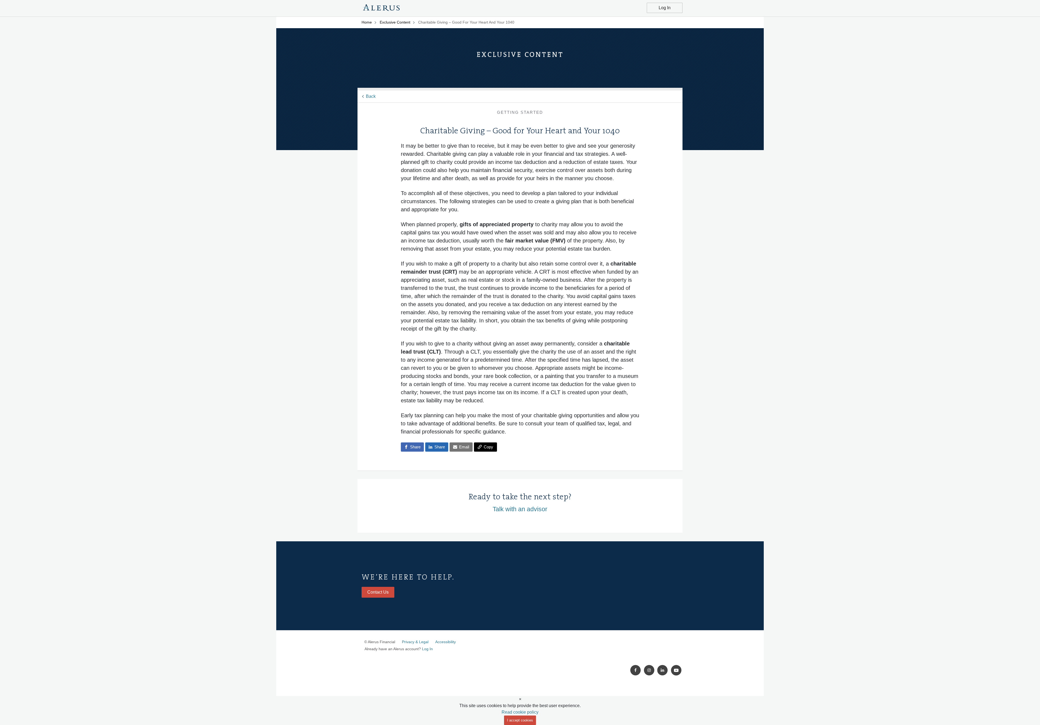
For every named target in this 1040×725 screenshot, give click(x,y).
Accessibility (445, 642)
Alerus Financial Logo (381, 8)
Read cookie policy (520, 712)
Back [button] (371, 96)
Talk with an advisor (520, 509)
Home (367, 22)
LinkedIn (662, 670)
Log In (665, 7)
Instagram (649, 670)
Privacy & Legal (415, 642)
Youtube (676, 670)
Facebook (635, 670)
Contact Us (378, 592)
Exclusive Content (395, 22)
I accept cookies (520, 720)
